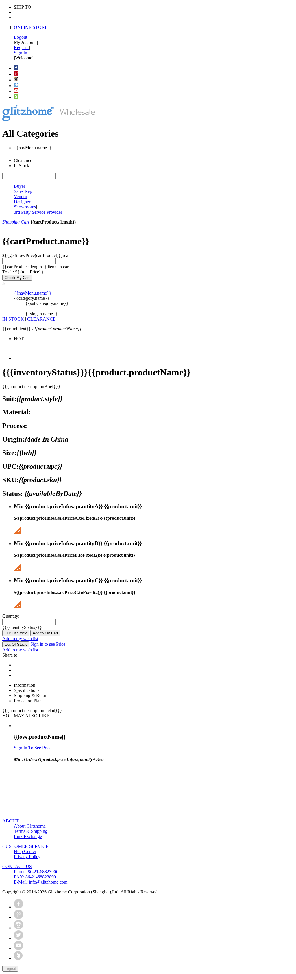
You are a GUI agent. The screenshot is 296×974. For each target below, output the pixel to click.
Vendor (20, 196)
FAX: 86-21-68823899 (35, 876)
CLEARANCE (41, 318)
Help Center (25, 851)
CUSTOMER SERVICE (25, 846)
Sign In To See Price (32, 747)
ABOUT (10, 820)
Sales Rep (23, 191)
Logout (20, 37)
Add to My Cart (45, 633)
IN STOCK (13, 318)
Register (21, 47)
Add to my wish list (20, 638)
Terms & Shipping (30, 831)
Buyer (19, 186)
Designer (22, 201)
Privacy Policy (27, 856)
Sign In (20, 52)
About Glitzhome (30, 826)
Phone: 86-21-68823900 (36, 871)
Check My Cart (17, 277)
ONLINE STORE (31, 27)
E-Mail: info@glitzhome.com (40, 882)
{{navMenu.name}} (32, 292)
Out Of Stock (16, 633)
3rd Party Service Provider (38, 212)
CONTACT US (17, 866)
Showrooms (25, 206)
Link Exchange (28, 836)
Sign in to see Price (47, 644)
